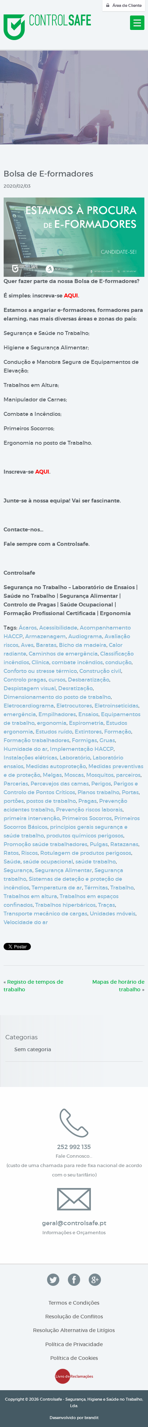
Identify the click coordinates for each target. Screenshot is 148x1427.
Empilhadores (57, 714)
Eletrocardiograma (29, 705)
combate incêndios (77, 662)
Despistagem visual (30, 688)
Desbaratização (88, 679)
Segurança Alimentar (63, 870)
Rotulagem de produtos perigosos (85, 852)
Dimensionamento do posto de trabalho (57, 696)
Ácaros (28, 627)
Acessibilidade (58, 627)
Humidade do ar (25, 748)
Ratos (11, 852)
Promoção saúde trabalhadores (45, 844)
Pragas (87, 800)
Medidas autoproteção (56, 766)
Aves (27, 644)
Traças (106, 904)
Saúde (12, 861)
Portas (130, 792)
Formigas (84, 740)
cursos (56, 679)
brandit (91, 1417)
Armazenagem (45, 636)
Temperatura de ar (57, 887)
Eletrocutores (74, 705)
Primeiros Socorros (87, 818)
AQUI (71, 295)
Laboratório (75, 757)
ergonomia (51, 722)
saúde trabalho (95, 861)
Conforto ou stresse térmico (40, 670)
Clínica (40, 662)
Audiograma (85, 636)
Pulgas (99, 844)
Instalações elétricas (30, 757)
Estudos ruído (54, 731)
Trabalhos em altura (30, 896)
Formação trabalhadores (36, 740)
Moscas (74, 774)
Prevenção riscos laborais (89, 809)
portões (14, 800)
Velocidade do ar (26, 922)
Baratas (46, 644)
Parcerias (16, 783)
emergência (20, 714)
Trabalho (122, 887)
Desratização (75, 688)
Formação (117, 731)
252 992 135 (74, 1147)
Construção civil (100, 670)
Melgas (52, 774)
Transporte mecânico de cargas (45, 913)
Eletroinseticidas (116, 705)
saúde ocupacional (48, 861)
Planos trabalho (98, 792)
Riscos (29, 852)
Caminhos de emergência (63, 653)
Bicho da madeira (82, 644)
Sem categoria (32, 1049)
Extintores (88, 731)
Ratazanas (124, 844)
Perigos (101, 783)
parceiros (128, 774)
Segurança (18, 870)
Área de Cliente (127, 5)
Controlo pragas (25, 679)
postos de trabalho (51, 800)
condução (118, 662)
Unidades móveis (112, 913)
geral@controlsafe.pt (74, 1223)
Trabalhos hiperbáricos (65, 904)
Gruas (107, 740)
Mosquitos (100, 774)
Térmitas (96, 887)
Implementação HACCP (82, 748)
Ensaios (88, 714)
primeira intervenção (32, 818)
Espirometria (86, 722)
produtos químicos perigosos (84, 835)
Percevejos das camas (60, 783)
